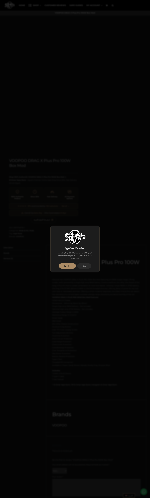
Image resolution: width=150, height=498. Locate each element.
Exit (84, 266)
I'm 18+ (67, 266)
